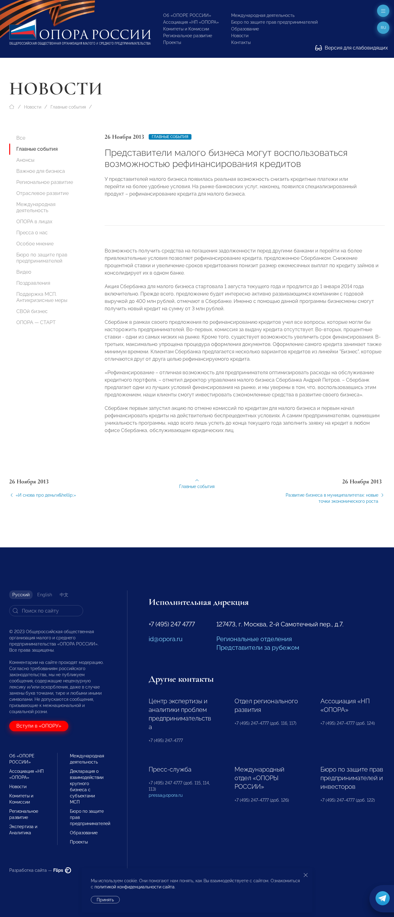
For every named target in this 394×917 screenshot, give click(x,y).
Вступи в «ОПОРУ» (38, 726)
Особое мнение (35, 244)
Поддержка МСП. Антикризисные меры (41, 297)
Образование (245, 28)
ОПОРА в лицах (34, 221)
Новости (239, 35)
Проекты (172, 42)
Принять (105, 899)
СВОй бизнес (32, 311)
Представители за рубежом (257, 647)
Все (20, 138)
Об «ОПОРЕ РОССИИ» (187, 15)
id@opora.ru (166, 639)
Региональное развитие (187, 35)
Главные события (68, 107)
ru (383, 28)
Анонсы (25, 160)
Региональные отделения (254, 639)
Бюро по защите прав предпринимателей (274, 22)
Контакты (241, 42)
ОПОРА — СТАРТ (36, 322)
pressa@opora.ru (166, 795)
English (44, 594)
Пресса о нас (32, 233)
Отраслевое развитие (42, 193)
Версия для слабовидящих (356, 48)
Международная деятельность (263, 15)
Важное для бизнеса (40, 171)
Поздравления (33, 283)
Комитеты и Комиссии (186, 28)
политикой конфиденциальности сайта (134, 886)
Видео (23, 272)
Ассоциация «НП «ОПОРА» (191, 22)
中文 (64, 594)
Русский (21, 594)
